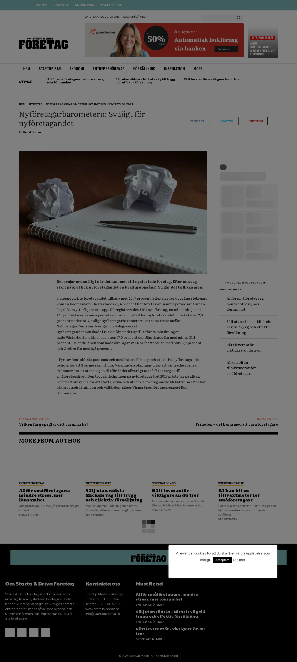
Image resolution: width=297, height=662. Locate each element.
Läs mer (239, 560)
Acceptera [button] (222, 560)
